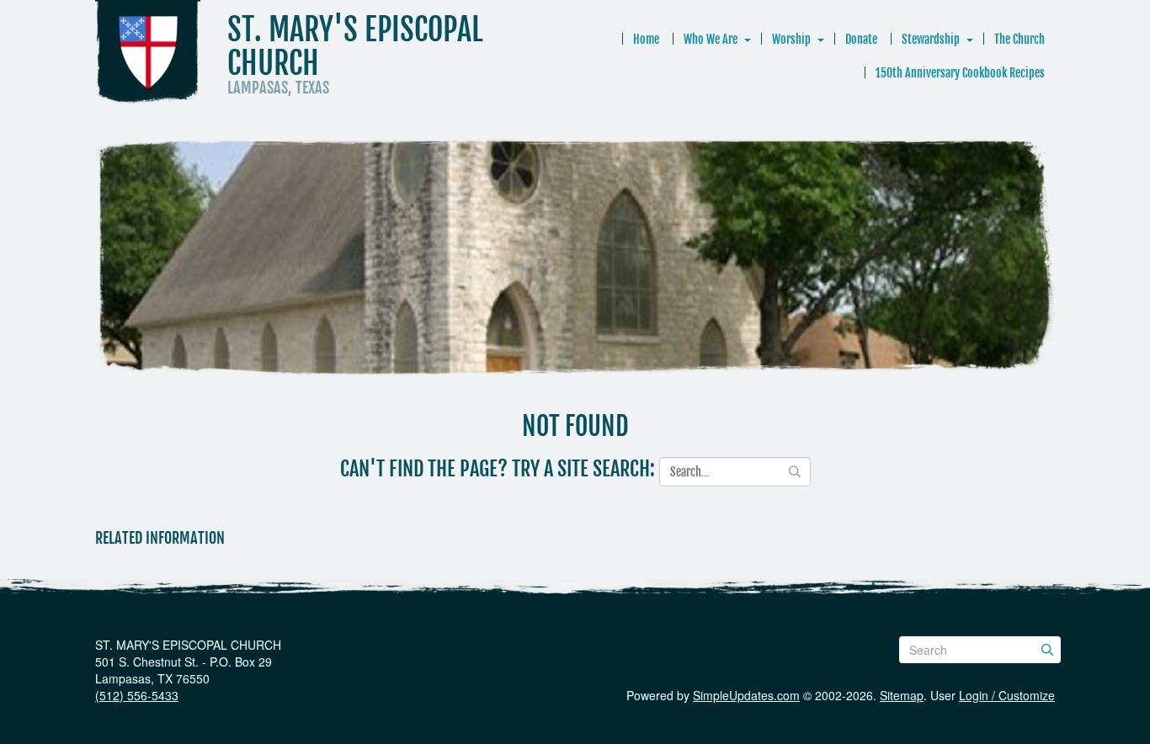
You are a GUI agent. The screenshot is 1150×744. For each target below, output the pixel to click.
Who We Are (710, 39)
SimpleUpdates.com (746, 695)
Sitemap (902, 695)
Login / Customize (1007, 695)
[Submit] (1047, 649)
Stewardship (931, 39)
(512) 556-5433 (136, 695)
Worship (791, 39)
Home (646, 39)
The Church (1019, 39)
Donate (861, 39)
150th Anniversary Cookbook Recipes (960, 73)
